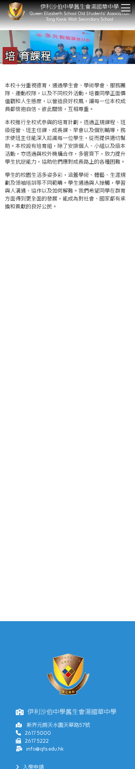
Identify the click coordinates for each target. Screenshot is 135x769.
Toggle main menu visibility (125, 7)
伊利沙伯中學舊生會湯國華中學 (79, 6)
